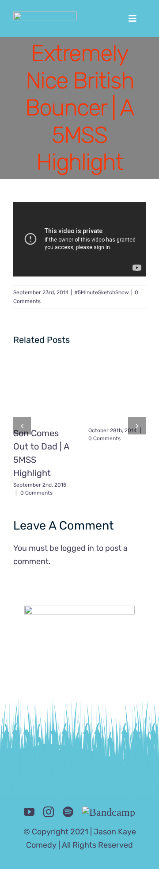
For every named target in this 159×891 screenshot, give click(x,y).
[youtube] (29, 812)
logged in (77, 548)
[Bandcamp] (108, 812)
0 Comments (36, 493)
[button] (22, 425)
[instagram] (48, 812)
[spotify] (68, 812)
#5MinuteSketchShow (101, 292)
